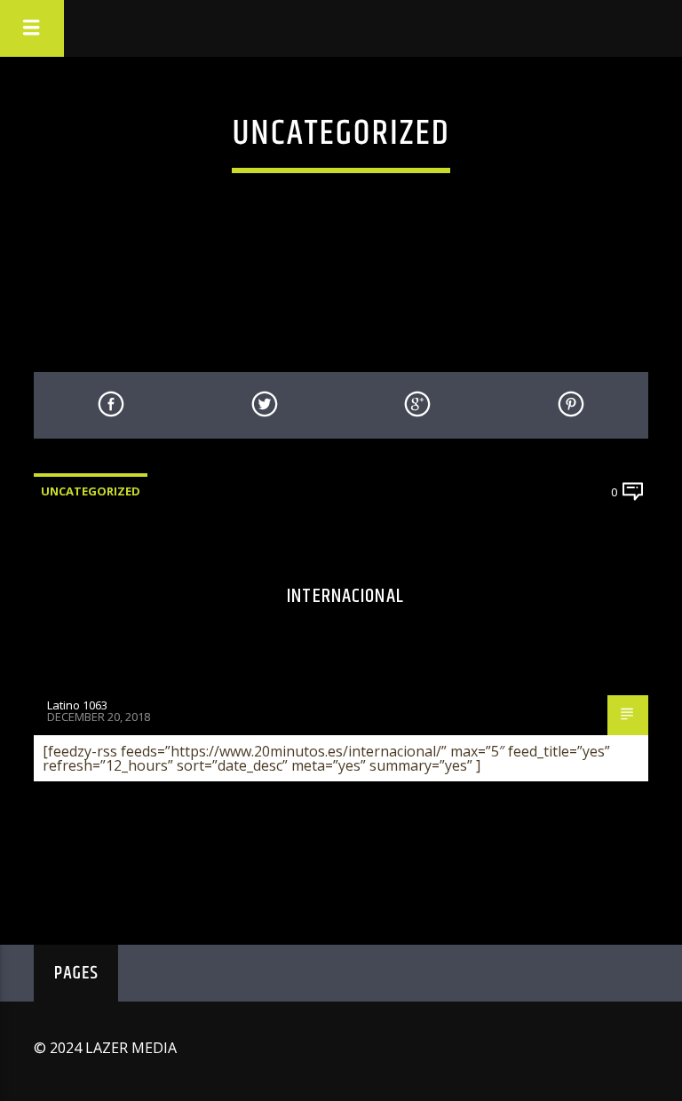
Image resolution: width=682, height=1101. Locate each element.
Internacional (345, 596)
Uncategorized (90, 491)
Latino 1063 (77, 705)
